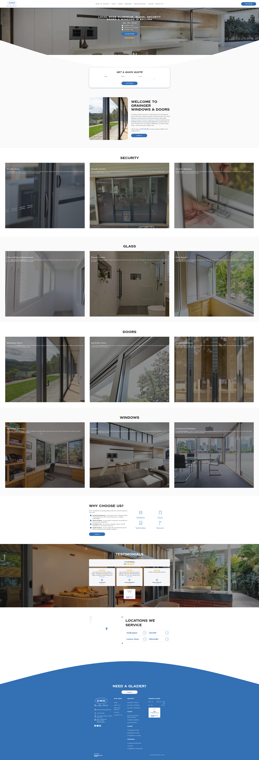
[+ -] (106, 630)
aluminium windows (136, 122)
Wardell (152, 633)
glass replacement (153, 122)
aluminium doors (21, 345)
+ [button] (91, 617)
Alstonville (153, 639)
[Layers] (122, 617)
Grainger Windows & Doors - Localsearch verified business (154, 713)
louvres (165, 122)
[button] (89, 577)
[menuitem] (99, 4)
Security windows (179, 171)
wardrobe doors (103, 345)
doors (146, 122)
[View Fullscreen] (91, 621)
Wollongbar (132, 633)
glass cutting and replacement (18, 260)
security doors (12, 171)
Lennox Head (133, 639)
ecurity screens (100, 171)
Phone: (123, 76)
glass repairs (180, 260)
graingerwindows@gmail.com (104, 709)
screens (160, 122)
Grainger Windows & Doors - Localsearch (129, 594)
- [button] (91, 619)
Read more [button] (102, 576)
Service (140, 76)
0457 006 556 (145, 129)
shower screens (103, 260)
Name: (106, 76)
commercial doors (182, 345)
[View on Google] (102, 580)
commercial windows (183, 431)
